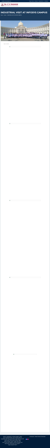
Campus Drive (41, 1)
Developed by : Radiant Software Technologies (38, 436)
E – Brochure (46, 1)
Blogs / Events (31, 1)
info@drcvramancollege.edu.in (6, 1)
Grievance (36, 1)
